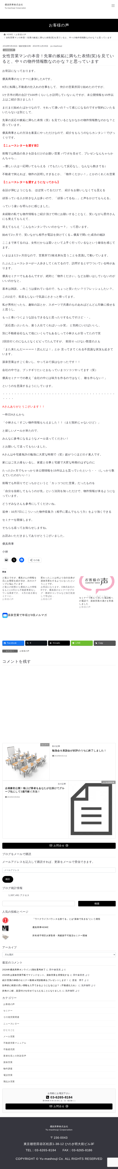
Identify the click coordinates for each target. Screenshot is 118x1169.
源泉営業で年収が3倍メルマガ (27, 615)
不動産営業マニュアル (14, 1043)
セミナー (7, 1010)
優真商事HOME (40, 927)
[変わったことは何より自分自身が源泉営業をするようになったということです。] (60, 588)
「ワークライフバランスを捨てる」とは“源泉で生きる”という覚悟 (66, 919)
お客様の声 (8, 50)
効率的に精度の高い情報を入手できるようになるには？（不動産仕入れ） (40, 985)
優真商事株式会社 (59, 1128)
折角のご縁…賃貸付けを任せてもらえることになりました (32, 990)
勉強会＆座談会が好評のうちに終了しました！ (79, 750)
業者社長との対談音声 (14, 1056)
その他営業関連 (11, 1017)
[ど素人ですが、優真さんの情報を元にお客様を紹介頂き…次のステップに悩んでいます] (21, 588)
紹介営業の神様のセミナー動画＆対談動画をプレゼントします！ (35, 980)
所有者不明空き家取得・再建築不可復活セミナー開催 (59, 935)
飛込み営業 (9, 1081)
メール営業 (9, 1036)
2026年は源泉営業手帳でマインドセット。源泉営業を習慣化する (35, 975)
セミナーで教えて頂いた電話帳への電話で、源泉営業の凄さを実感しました (96, 601)
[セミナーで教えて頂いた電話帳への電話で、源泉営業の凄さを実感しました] (96, 586)
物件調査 (7, 1068)
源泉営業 (7, 1062)
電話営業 (7, 1075)
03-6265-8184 (45, 1150)
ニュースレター (11, 1023)
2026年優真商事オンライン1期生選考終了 (24, 969)
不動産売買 (9, 1049)
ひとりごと (9, 1030)
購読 (8, 879)
